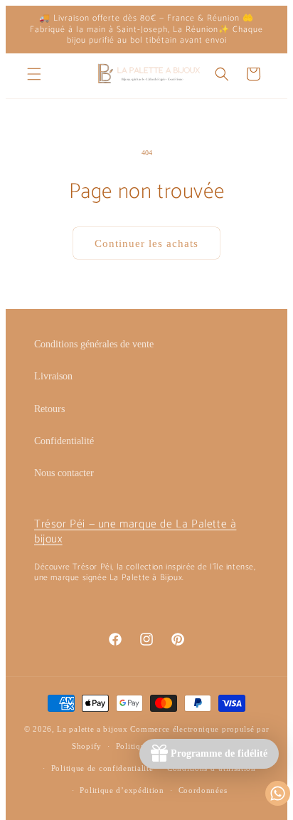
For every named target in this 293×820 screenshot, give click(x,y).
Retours (49, 409)
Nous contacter (64, 473)
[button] (34, 74)
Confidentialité (64, 441)
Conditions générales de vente (94, 344)
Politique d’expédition (122, 790)
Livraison (53, 376)
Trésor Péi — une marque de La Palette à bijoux (135, 532)
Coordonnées (203, 790)
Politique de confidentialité (102, 768)
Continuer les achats (146, 243)
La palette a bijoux (92, 729)
